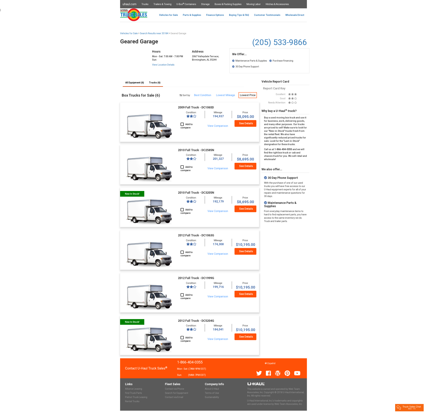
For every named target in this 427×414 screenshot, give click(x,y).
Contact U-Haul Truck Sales (146, 368)
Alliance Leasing (133, 388)
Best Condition (202, 95)
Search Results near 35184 (154, 33)
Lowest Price (248, 95)
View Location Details (163, 64)
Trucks (144, 4)
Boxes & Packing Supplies (228, 4)
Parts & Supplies (192, 15)
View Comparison (217, 125)
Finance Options (215, 15)
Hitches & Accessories (277, 4)
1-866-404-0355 (190, 362)
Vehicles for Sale (168, 15)
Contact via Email (174, 397)
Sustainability (212, 397)
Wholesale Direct (294, 15)
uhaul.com (129, 4)
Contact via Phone (174, 388)
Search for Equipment (176, 393)
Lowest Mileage (225, 95)
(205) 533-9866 (279, 42)
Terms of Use (212, 393)
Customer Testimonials (267, 15)
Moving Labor (254, 4)
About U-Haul (212, 388)
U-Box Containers (186, 4)
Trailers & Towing (162, 4)
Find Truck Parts (133, 393)
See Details (246, 123)
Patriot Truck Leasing (136, 397)
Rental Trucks (132, 401)
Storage (205, 4)
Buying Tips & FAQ (239, 15)
